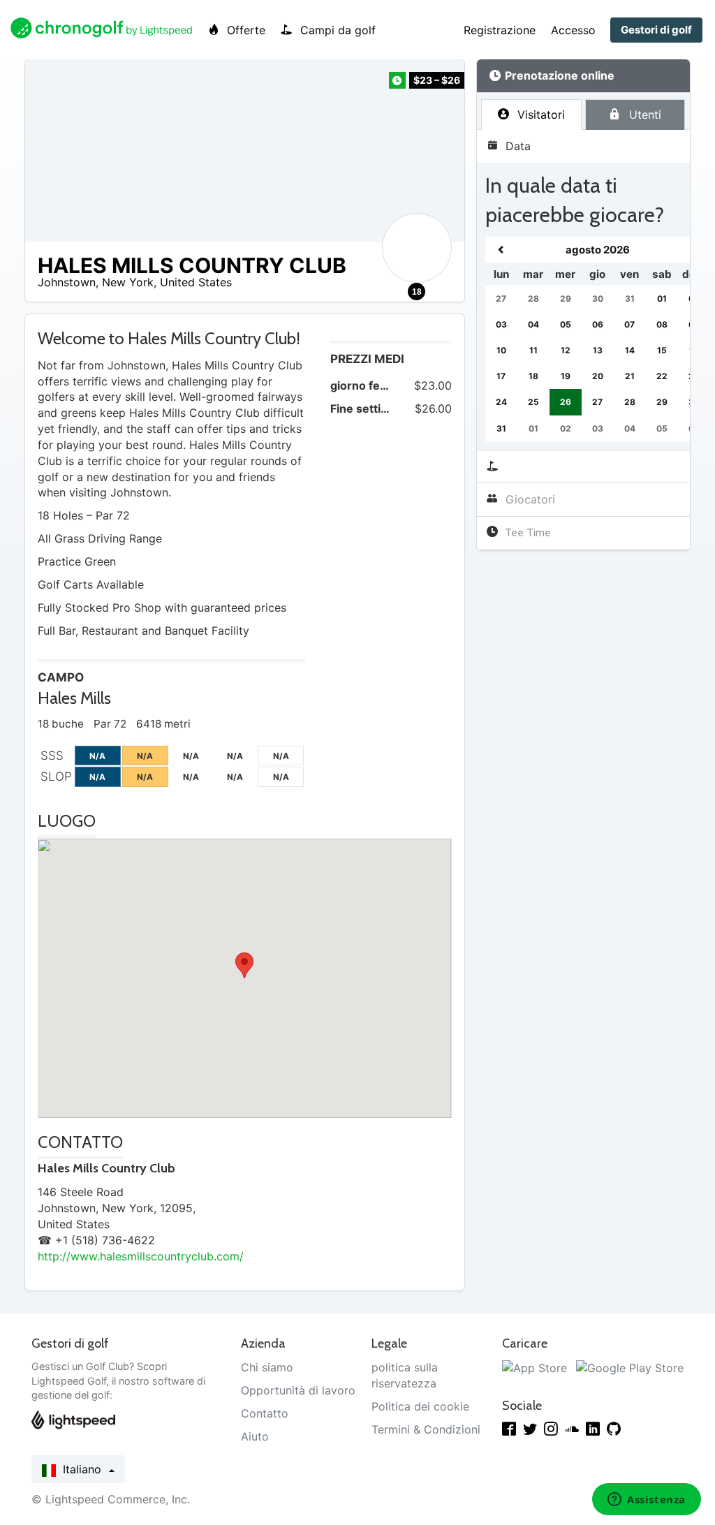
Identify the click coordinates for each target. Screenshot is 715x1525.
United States (196, 282)
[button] (244, 965)
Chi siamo (267, 1367)
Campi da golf (336, 30)
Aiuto (255, 1436)
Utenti (643, 114)
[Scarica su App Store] (534, 1367)
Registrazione (500, 30)
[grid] (597, 339)
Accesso (573, 30)
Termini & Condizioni (425, 1429)
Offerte (244, 30)
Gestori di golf (656, 29)
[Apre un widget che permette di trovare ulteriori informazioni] (646, 1500)
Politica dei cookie (420, 1406)
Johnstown (67, 282)
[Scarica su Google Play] (630, 1367)
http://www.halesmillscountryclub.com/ (141, 1256)
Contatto (264, 1413)
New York (128, 282)
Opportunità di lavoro (298, 1390)
